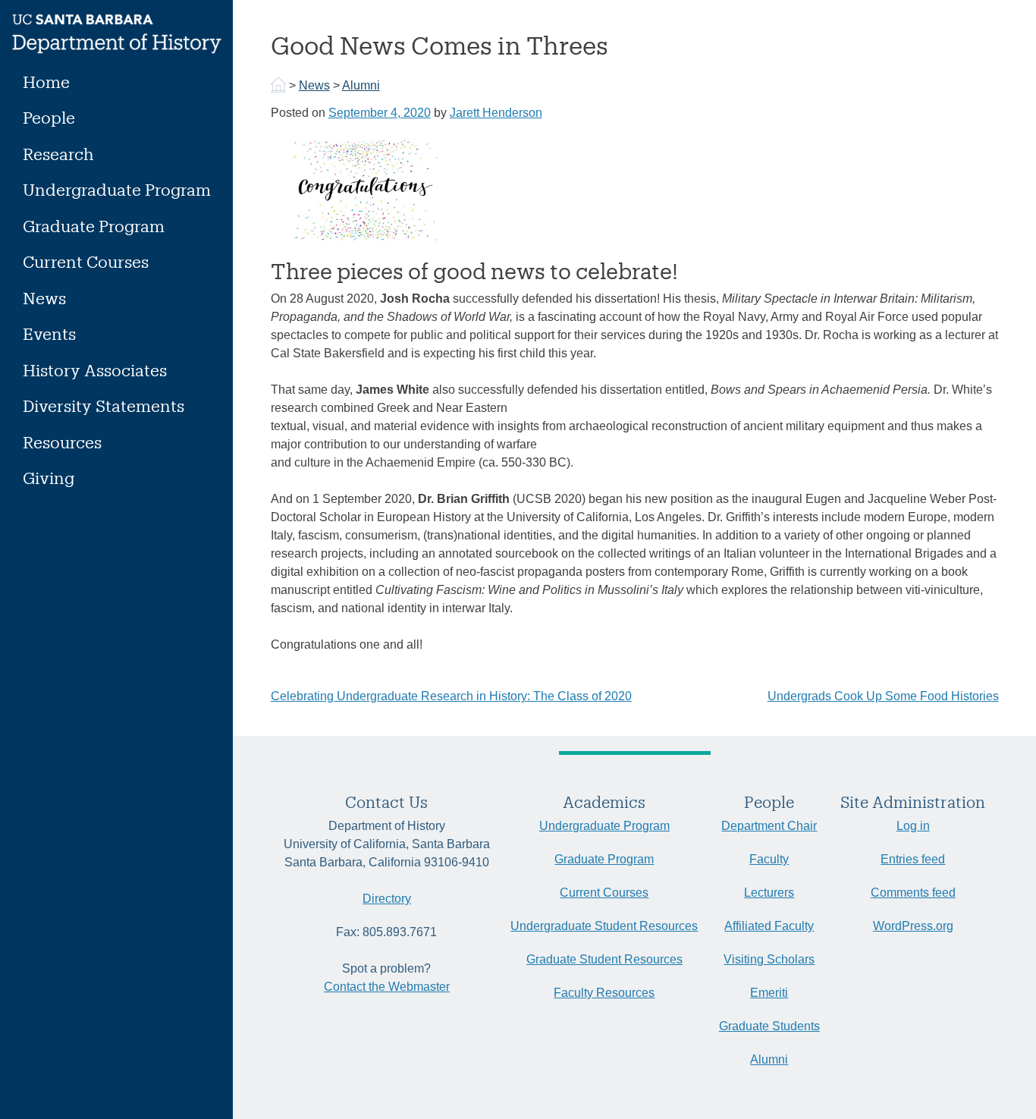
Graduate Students (769, 1026)
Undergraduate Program (117, 189)
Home (46, 81)
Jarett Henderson (496, 112)
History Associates (95, 369)
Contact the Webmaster (387, 986)
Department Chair (769, 825)
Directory (387, 898)
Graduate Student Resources (604, 959)
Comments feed (913, 892)
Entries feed (913, 859)
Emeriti (769, 992)
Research (58, 153)
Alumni (361, 85)
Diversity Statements (103, 405)
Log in (913, 825)
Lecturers (769, 892)
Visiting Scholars (769, 959)
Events (49, 333)
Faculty (769, 859)
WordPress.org (913, 925)
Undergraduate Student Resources (604, 925)
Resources (62, 441)
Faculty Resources (604, 992)
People (49, 117)
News (44, 297)
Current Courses (86, 261)
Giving (48, 477)
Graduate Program (94, 225)
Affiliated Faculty (769, 925)
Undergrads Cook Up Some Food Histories (883, 696)
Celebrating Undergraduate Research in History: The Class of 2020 (451, 696)
